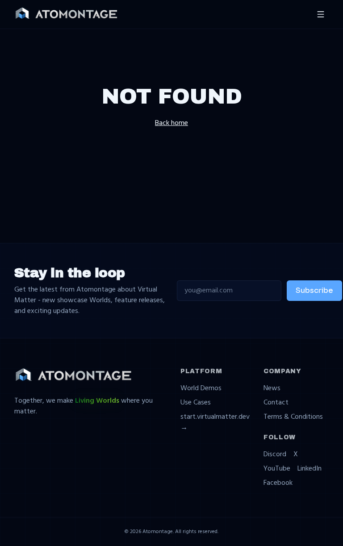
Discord (275, 454)
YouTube (277, 469)
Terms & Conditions (293, 417)
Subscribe (314, 290)
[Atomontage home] (66, 14)
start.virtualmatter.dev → (215, 422)
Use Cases (195, 402)
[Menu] (321, 14)
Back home (171, 123)
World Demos (201, 388)
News (272, 388)
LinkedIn (309, 469)
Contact (276, 402)
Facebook (278, 483)
